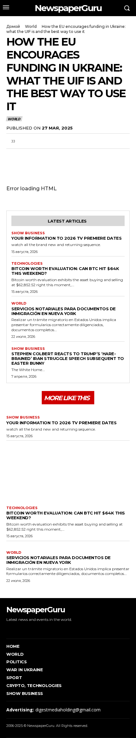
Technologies (27, 264)
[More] (85, 156)
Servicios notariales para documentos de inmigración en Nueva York (63, 311)
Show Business (28, 233)
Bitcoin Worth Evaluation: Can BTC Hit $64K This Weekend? (65, 271)
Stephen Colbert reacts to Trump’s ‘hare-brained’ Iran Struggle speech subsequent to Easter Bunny (67, 358)
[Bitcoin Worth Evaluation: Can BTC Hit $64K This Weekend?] (68, 472)
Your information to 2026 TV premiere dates (66, 238)
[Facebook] (12, 156)
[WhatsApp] (41, 156)
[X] (27, 156)
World (31, 26)
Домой (13, 26)
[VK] (71, 156)
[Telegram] (56, 156)
